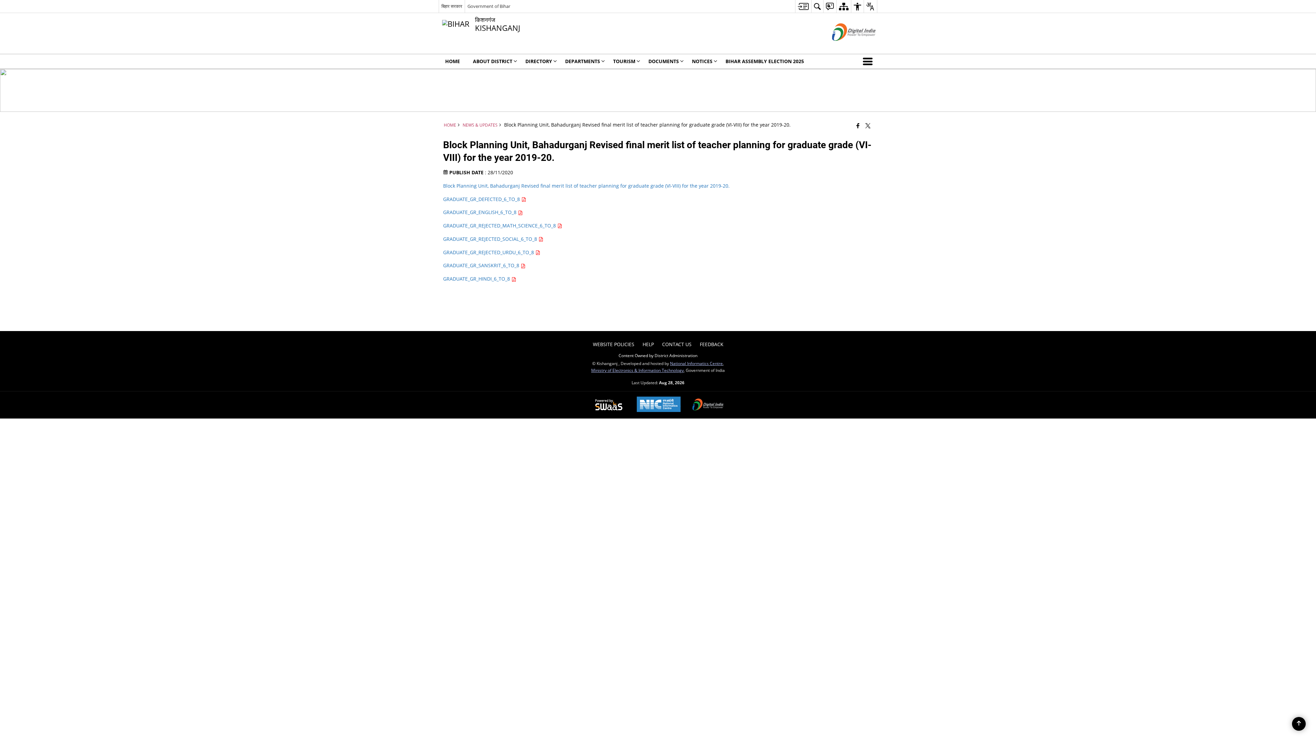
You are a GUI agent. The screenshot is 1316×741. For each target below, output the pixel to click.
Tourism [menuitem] (624, 61)
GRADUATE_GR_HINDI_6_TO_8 (477, 278)
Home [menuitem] (452, 61)
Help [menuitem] (648, 344)
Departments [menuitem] (582, 61)
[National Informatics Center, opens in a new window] (659, 405)
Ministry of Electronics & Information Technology (637, 370)
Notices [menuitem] (702, 61)
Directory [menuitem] (538, 61)
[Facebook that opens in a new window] (858, 125)
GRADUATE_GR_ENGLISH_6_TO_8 (480, 212)
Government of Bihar (488, 6)
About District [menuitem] (492, 61)
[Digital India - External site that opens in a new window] (845, 46)
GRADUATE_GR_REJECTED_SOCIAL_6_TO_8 (490, 239)
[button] (869, 61)
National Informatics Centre (696, 363)
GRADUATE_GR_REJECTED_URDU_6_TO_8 (489, 252)
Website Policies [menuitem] (613, 344)
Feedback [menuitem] (711, 344)
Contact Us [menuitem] (677, 344)
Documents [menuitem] (663, 61)
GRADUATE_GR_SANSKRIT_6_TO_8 (482, 265)
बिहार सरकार (451, 6)
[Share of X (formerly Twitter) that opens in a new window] (868, 125)
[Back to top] (1299, 724)
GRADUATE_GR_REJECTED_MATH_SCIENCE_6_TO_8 (500, 225)
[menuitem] (803, 6)
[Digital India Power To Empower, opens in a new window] (708, 405)
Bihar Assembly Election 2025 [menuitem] (765, 61)
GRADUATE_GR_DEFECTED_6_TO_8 (482, 199)
